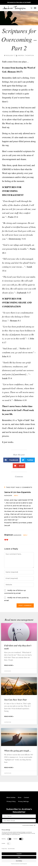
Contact (26, 797)
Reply (16, 495)
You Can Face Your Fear (15, 699)
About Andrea (10, 797)
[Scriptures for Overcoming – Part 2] (19, 18)
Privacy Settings (23, 801)
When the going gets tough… (17, 750)
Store (19, 797)
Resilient (10, 55)
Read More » (9, 665)
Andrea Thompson (26, 55)
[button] (35, 8)
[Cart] (30, 8)
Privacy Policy (11, 801)
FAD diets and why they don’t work (17, 647)
